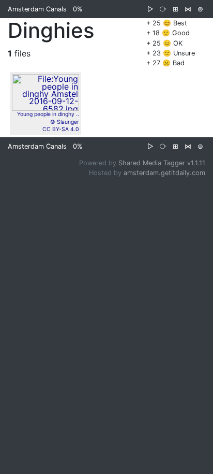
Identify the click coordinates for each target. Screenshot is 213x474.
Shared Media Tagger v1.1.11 (161, 163)
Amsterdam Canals (37, 9)
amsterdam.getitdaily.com (164, 173)
